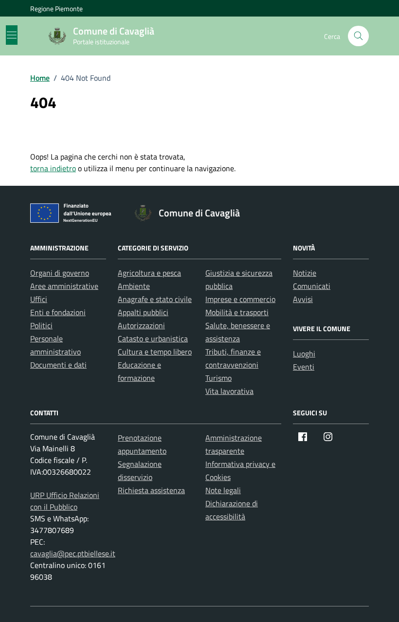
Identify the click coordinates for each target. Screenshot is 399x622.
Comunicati (311, 286)
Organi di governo (59, 273)
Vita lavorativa (229, 391)
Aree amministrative (64, 286)
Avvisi (303, 299)
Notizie (304, 273)
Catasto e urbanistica (153, 338)
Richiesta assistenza (151, 490)
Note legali (223, 490)
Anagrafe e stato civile (155, 299)
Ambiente (134, 286)
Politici (41, 325)
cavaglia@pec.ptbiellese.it (72, 553)
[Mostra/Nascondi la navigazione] (12, 35)
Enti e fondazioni (58, 312)
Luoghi (304, 353)
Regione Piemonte (56, 8)
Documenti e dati (58, 365)
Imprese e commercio (240, 299)
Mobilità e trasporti (237, 312)
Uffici (38, 299)
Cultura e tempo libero (155, 351)
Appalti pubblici (143, 312)
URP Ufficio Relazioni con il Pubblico (64, 501)
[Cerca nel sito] (358, 36)
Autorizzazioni (141, 325)
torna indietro (53, 168)
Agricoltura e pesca (149, 273)
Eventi (303, 367)
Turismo (218, 378)
